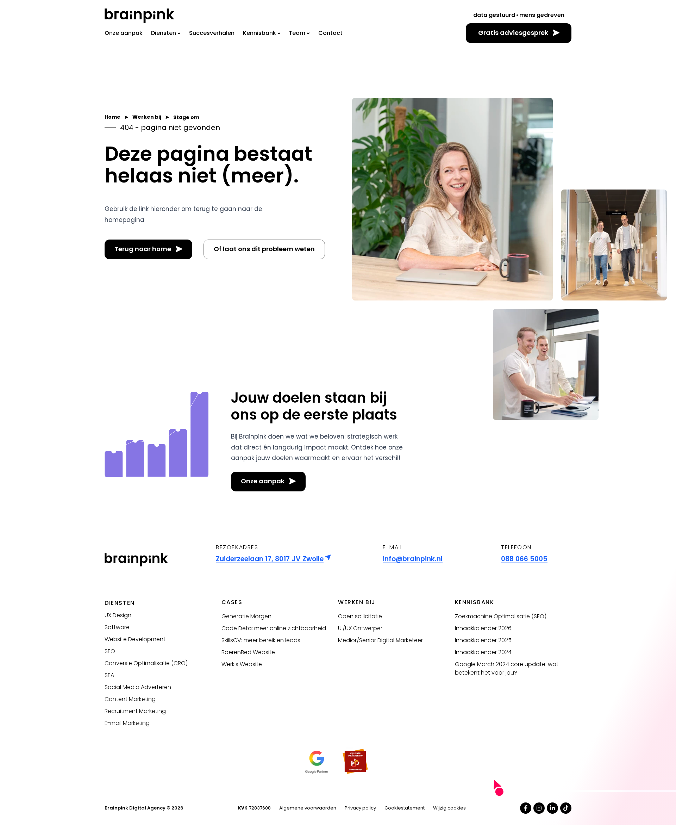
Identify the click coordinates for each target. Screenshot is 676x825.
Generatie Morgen (246, 616)
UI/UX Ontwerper (360, 628)
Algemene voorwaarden (307, 808)
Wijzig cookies (449, 808)
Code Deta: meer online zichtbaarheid (273, 628)
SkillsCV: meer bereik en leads (260, 640)
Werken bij (357, 602)
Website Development (135, 639)
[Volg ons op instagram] (539, 808)
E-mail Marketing (127, 723)
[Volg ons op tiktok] (565, 808)
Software (117, 627)
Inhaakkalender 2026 (483, 628)
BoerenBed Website (248, 652)
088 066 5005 (524, 559)
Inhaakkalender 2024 (483, 652)
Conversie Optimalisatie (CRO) (146, 663)
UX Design (118, 615)
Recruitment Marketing (135, 711)
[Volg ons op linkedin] (552, 808)
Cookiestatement (404, 808)
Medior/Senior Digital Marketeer (380, 640)
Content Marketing (130, 699)
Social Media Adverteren (138, 687)
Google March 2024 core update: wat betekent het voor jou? (506, 668)
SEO (110, 651)
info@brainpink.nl (413, 559)
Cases (232, 602)
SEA (109, 675)
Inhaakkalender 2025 (483, 640)
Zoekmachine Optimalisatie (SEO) (500, 616)
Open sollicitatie (360, 616)
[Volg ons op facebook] (525, 808)
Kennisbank (474, 602)
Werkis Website (241, 664)
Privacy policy (360, 808)
